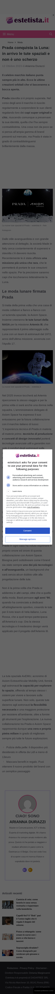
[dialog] (27, 497)
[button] (27, 491)
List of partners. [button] (33, 507)
